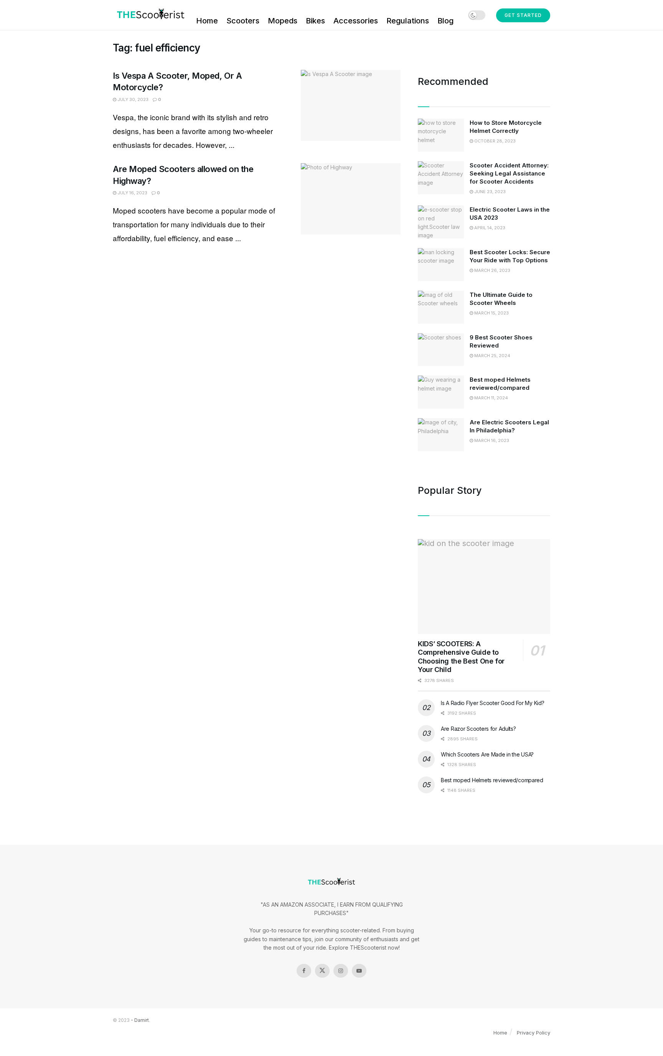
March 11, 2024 (490, 398)
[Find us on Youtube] (359, 971)
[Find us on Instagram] (340, 971)
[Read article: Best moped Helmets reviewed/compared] (441, 392)
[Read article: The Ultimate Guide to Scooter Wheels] (441, 307)
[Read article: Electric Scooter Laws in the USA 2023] (441, 221)
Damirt (141, 1020)
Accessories (355, 20)
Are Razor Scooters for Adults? (478, 728)
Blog (445, 20)
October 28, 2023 (494, 141)
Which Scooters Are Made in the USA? (487, 754)
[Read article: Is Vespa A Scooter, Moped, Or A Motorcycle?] (351, 105)
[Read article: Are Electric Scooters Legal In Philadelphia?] (441, 434)
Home (207, 20)
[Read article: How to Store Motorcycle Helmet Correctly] (441, 135)
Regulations (407, 20)
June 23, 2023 (489, 191)
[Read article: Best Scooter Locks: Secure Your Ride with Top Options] (441, 264)
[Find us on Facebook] (304, 971)
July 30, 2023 (132, 99)
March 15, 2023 (491, 313)
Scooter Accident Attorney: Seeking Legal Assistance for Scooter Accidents (509, 173)
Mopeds (282, 20)
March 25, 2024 (491, 355)
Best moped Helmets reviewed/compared (492, 780)
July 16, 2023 (131, 192)
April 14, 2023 (489, 227)
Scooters (242, 20)
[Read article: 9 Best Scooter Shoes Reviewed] (441, 349)
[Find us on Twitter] (322, 971)
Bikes (315, 20)
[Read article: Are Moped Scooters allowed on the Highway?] (351, 199)
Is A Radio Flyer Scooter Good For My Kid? (492, 703)
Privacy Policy (533, 1033)
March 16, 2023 (491, 440)
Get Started (523, 15)
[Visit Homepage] (149, 15)
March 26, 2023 (491, 270)
